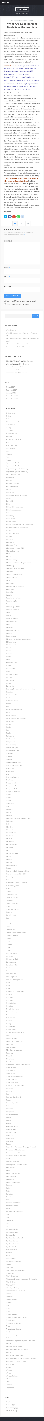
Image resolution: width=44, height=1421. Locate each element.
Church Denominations (14, 574)
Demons (9, 633)
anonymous (10, 373)
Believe (8, 498)
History (8, 856)
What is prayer (11, 330)
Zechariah (9, 1385)
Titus (8, 1311)
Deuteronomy (11, 636)
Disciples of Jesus (12, 645)
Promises (9, 1135)
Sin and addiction (12, 1229)
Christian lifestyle (12, 560)
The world (9, 1294)
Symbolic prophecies (13, 1261)
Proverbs (9, 1141)
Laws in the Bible (12, 965)
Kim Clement (10, 956)
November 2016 (12, 399)
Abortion (9, 436)
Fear (8, 730)
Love (8, 982)
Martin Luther (11, 1003)
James (8, 891)
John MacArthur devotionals (16, 933)
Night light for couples (14, 1050)
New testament (11, 1047)
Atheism (9, 480)
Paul (7, 1094)
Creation (9, 595)
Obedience (10, 1059)
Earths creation (11, 662)
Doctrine (9, 654)
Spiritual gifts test (12, 1241)
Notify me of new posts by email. (17, 304)
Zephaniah (10, 1388)
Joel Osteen (10, 924)
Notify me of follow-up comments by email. (21, 301)
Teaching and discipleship (15, 1270)
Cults (8, 612)
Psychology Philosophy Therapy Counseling (21, 1147)
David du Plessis (12, 618)
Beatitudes (10, 492)
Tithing (8, 1308)
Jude (8, 947)
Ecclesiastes (10, 668)
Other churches (11, 1079)
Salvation (9, 1194)
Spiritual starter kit (12, 1244)
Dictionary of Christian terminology (18, 639)
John (31, 20)
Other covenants (12, 1082)
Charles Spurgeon (12, 551)
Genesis (9, 759)
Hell (7, 824)
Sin (7, 1226)
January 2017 (11, 393)
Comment (8, 241)
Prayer (8, 1120)
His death (9, 836)
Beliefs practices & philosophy (16, 495)
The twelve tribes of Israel (15, 1291)
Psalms (8, 1144)
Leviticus (9, 968)
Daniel (8, 616)
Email (7, 277)
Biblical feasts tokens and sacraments (19, 524)
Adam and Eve (11, 445)
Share (8, 1223)
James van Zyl (11, 894)
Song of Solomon (12, 1232)
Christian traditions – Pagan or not (18, 563)
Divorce (9, 651)
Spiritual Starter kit (12, 1247)
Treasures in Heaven (13, 1323)
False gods (10, 721)
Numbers (9, 1053)
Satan (8, 1200)
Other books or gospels (14, 1076)
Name (7, 267)
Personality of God (12, 1103)
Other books (10, 1073)
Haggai (8, 812)
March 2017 (10, 387)
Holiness (9, 859)
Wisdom (9, 1367)
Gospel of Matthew (13, 792)
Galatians (9, 753)
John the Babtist (12, 935)
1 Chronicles (10, 413)
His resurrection (11, 844)
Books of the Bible (12, 533)
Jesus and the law (12, 909)
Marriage (9, 997)
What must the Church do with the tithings (21, 1358)
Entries (10, 1405)
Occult (8, 1062)
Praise (8, 1117)
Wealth (8, 1343)
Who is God (10, 1364)
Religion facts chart (13, 1173)
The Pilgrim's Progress (14, 1288)
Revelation (10, 1179)
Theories (9, 1297)
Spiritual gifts (10, 1235)
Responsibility (11, 1176)
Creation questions (13, 607)
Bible (8, 504)
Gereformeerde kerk (13, 762)
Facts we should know (14, 709)
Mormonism (10, 1026)
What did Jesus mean (14, 1346)
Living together (11, 977)
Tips (7, 1305)
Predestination (11, 1129)
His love (9, 839)
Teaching (9, 1267)
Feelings (9, 733)
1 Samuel (9, 419)
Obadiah (9, 1056)
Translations (10, 1320)
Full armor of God (12, 751)
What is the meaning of (14, 1355)
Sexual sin (10, 1220)
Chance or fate (11, 545)
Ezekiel (8, 703)
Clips (8, 580)
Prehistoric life (11, 1132)
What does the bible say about (17, 1349)
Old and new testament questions (18, 1065)
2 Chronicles (10, 425)
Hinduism (9, 827)
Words (8, 1373)
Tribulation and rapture (14, 1329)
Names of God (11, 1038)
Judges (8, 950)
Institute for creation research (16, 883)
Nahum (8, 1035)
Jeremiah (9, 900)
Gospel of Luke (11, 786)
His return (9, 847)
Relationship (10, 1167)
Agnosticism (10, 448)
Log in (8, 1402)
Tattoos (8, 1264)
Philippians (10, 1112)
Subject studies (11, 1250)
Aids (7, 451)
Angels (8, 460)
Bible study (10, 516)
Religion (9, 1170)
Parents (9, 1091)
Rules (8, 1188)
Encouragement (12, 674)
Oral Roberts (10, 1070)
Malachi (9, 994)
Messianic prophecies (14, 1012)
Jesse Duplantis (11, 903)
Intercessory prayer (13, 886)
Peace (8, 1100)
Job (7, 918)
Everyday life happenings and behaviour (20, 689)
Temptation (10, 1273)
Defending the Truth (13, 630)
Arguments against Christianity (17, 469)
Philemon (9, 1109)
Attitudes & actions (12, 483)
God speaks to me (12, 777)
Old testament (11, 1068)
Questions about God (13, 1153)
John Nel (22, 9)
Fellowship (10, 736)
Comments (12, 1408)
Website (7, 286)
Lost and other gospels (14, 979)
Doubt (8, 657)
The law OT (10, 1285)
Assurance (10, 477)
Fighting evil (10, 739)
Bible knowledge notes (14, 510)
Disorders (9, 648)
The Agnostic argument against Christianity (21, 1279)
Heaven (9, 815)
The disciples (11, 1282)
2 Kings (9, 428)
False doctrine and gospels (15, 718)
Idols (8, 880)
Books (8, 530)
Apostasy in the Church (14, 466)
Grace (8, 794)
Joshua (8, 941)
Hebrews (9, 821)
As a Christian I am (13, 475)
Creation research (12, 610)
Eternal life (10, 686)
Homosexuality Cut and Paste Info (18, 347)
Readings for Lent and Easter (16, 1164)
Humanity (9, 877)
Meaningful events (12, 1009)
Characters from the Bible (15, 548)
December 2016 (12, 396)
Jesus (8, 906)
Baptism (9, 489)
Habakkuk (9, 809)
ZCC (7, 1382)
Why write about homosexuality (17, 344)
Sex (7, 1214)
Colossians (10, 583)
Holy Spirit (9, 862)
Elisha (8, 671)
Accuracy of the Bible (13, 439)
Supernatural (10, 1258)
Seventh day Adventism (14, 1211)
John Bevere (10, 930)
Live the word (11, 974)
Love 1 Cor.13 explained (15, 991)
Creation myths (11, 601)
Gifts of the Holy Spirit (14, 765)
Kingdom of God (12, 959)
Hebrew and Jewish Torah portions (18, 818)
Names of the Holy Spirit (14, 1041)
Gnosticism (10, 768)
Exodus (9, 698)
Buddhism (9, 539)
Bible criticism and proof (14, 507)
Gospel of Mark (11, 789)
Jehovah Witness (12, 897)
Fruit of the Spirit (12, 748)
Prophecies (10, 1138)
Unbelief (9, 1338)
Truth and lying (11, 1335)
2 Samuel (9, 431)
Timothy (9, 1302)
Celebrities (10, 542)
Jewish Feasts (11, 915)
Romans (9, 1185)
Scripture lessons (12, 1206)
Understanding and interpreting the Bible (20, 1341)
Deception (9, 627)
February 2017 (11, 390)
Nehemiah (10, 1044)
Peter (8, 1106)
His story (9, 850)
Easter (8, 665)
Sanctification (11, 1197)
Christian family (11, 557)
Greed (8, 800)
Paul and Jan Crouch (13, 1097)
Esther (8, 683)
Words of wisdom (12, 1376)
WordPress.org (11, 1411)
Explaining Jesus (12, 701)
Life (7, 971)
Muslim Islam (11, 1029)
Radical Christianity (13, 1161)
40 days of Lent (11, 433)
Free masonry (11, 745)
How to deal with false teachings (17, 871)
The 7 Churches (12, 1276)
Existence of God (12, 695)
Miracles (9, 1021)
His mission (10, 842)
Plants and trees (12, 1115)
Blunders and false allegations (17, 527)
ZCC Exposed (28, 361)
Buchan (9, 536)
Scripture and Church (13, 1203)
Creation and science (13, 598)
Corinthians (10, 592)
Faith (8, 712)
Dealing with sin (11, 621)
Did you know (11, 642)
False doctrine (11, 715)
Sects (8, 1208)
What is (9, 1352)
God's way (10, 780)
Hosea (8, 868)
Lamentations (11, 962)
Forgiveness (10, 742)
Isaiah (8, 888)
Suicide (8, 1255)
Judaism (9, 944)
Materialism (10, 1006)
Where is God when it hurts (16, 1361)
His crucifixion (11, 833)
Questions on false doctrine (16, 1156)
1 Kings (9, 416)
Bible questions (11, 513)
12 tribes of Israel (12, 422)
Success (9, 1252)
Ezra (7, 706)
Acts (7, 442)
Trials (8, 1326)
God (7, 774)
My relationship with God (15, 1032)
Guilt (7, 806)
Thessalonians (11, 1300)
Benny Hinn (10, 501)
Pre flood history (12, 1126)
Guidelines (10, 803)
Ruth (8, 1191)
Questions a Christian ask (15, 1150)
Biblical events (11, 522)
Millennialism (10, 1018)
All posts (9, 454)
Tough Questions (12, 1314)
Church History (11, 577)
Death (8, 624)
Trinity (8, 1332)
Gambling (9, 756)
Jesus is (9, 912)
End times (9, 677)
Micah (8, 1015)
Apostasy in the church (14, 463)
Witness (9, 1370)
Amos (8, 457)
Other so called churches (15, 1085)
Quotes (8, 1159)
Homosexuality (11, 865)
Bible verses (10, 519)
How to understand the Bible (16, 874)
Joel (7, 921)
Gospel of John (11, 783)
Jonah (8, 938)
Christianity (10, 566)
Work (8, 1379)
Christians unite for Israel (15, 568)
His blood (9, 830)
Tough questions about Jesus (16, 1317)
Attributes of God (12, 486)
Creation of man (12, 604)
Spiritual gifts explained (14, 1238)
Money (8, 1024)
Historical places (12, 853)
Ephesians (10, 680)
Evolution (9, 692)
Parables (9, 1088)
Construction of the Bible (15, 586)
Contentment (10, 589)
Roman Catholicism (13, 1182)
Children (9, 554)
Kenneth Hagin (11, 953)
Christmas (9, 571)
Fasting (9, 724)
